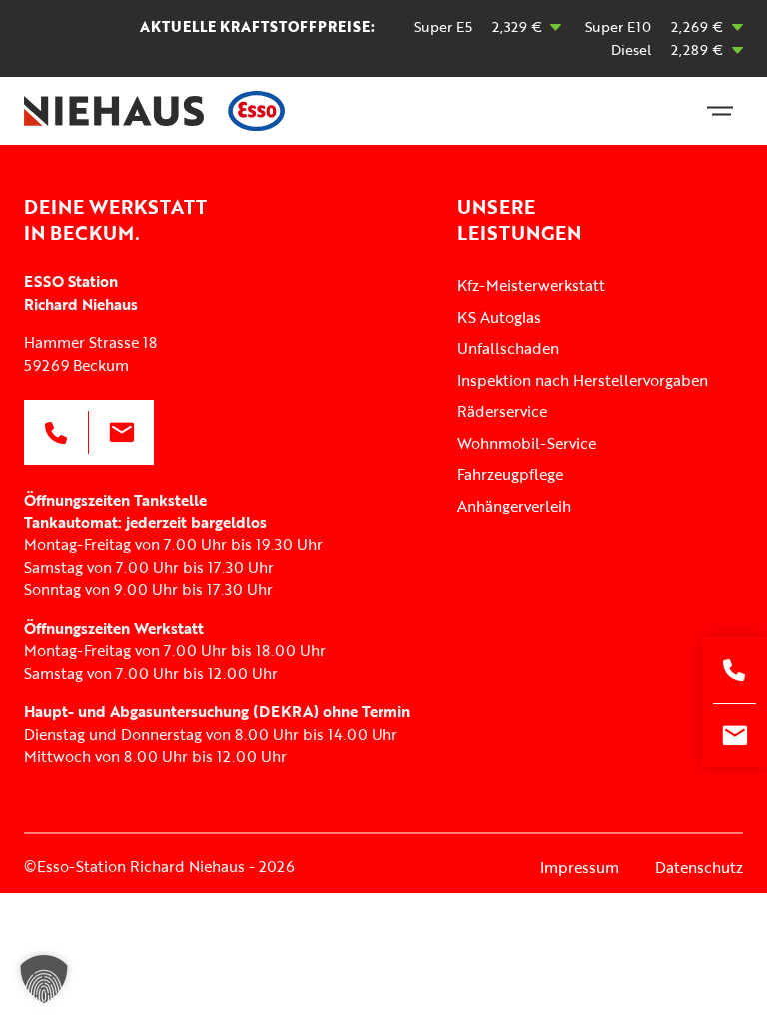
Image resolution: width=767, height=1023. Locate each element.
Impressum (579, 868)
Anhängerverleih (514, 505)
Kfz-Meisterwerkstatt (531, 285)
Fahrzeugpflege (510, 474)
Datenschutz (699, 868)
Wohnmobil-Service (526, 443)
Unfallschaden (508, 348)
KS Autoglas (499, 317)
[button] (44, 979)
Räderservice (502, 411)
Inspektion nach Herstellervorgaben (582, 380)
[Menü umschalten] (720, 111)
